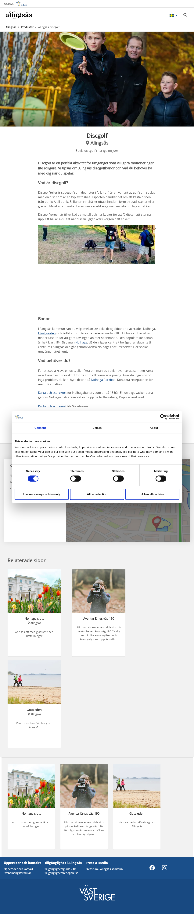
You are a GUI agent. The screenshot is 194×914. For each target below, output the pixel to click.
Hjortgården (47, 333)
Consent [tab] (40, 427)
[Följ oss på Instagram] (164, 867)
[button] (97, 79)
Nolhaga (81, 342)
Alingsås (11, 27)
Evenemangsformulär (17, 873)
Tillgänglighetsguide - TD (60, 869)
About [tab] (154, 427)
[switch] (75, 478)
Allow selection (97, 494)
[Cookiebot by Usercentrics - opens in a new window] (162, 417)
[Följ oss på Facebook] (152, 867)
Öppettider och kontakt (18, 869)
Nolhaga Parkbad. (103, 380)
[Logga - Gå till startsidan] (19, 15)
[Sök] (185, 15)
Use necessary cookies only (41, 494)
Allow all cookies (152, 494)
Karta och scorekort (52, 393)
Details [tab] (97, 427)
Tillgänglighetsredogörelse (61, 873)
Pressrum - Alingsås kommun (104, 869)
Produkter (27, 27)
